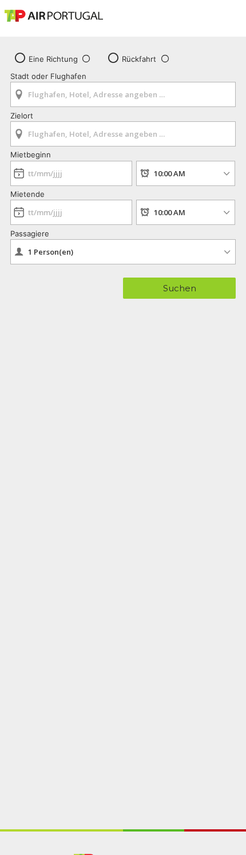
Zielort (21, 115)
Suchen (179, 288)
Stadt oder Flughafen (48, 76)
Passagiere (29, 233)
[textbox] (123, 94)
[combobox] (123, 90)
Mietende (27, 194)
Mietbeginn (30, 154)
